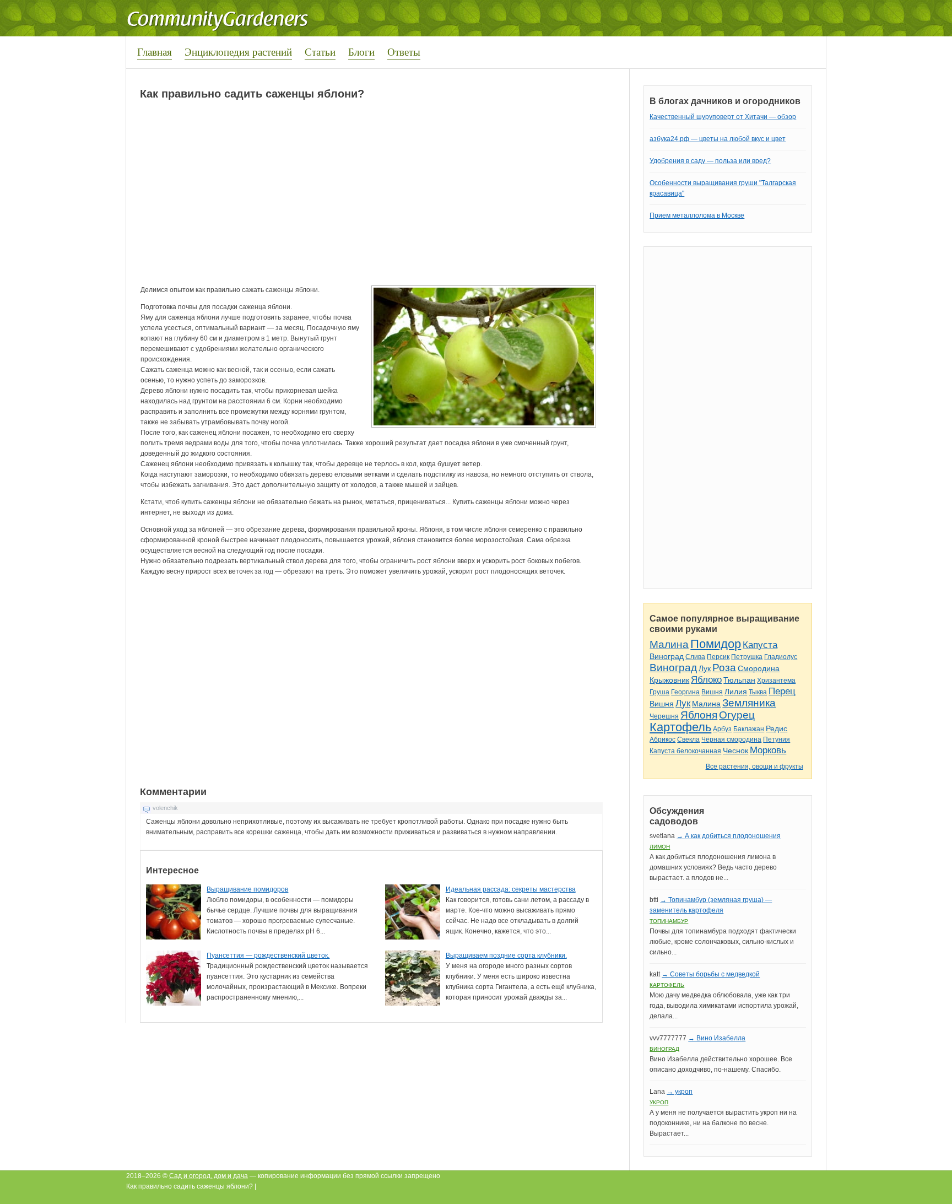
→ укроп (680, 1091)
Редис (776, 728)
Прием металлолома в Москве (697, 215)
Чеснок (735, 750)
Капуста (760, 645)
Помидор (715, 644)
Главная (154, 51)
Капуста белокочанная (685, 751)
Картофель (680, 727)
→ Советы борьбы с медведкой (711, 974)
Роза (724, 667)
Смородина (759, 668)
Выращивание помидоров (247, 889)
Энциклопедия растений (238, 51)
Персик (718, 657)
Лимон (660, 847)
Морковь (768, 750)
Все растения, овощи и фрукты (754, 766)
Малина (669, 644)
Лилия (735, 691)
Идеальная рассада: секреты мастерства (511, 889)
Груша (659, 692)
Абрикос (662, 739)
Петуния (776, 739)
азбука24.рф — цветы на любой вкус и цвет (718, 139)
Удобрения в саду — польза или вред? (710, 161)
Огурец (737, 715)
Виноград (667, 656)
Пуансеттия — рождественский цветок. (268, 955)
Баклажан (748, 729)
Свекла (688, 739)
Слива (695, 657)
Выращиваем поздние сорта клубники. (506, 955)
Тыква (758, 692)
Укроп (659, 1102)
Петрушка (746, 657)
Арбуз (722, 729)
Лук (705, 668)
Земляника (749, 703)
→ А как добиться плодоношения (729, 836)
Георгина (685, 692)
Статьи (320, 51)
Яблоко (706, 679)
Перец (782, 691)
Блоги (361, 51)
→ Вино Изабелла (716, 1038)
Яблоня (698, 715)
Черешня (664, 716)
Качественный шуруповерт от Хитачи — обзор (723, 117)
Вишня (712, 692)
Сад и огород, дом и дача (208, 1176)
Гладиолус (780, 657)
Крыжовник (669, 680)
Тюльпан (739, 680)
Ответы (403, 51)
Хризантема (776, 680)
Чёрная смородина (731, 739)
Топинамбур (669, 921)
